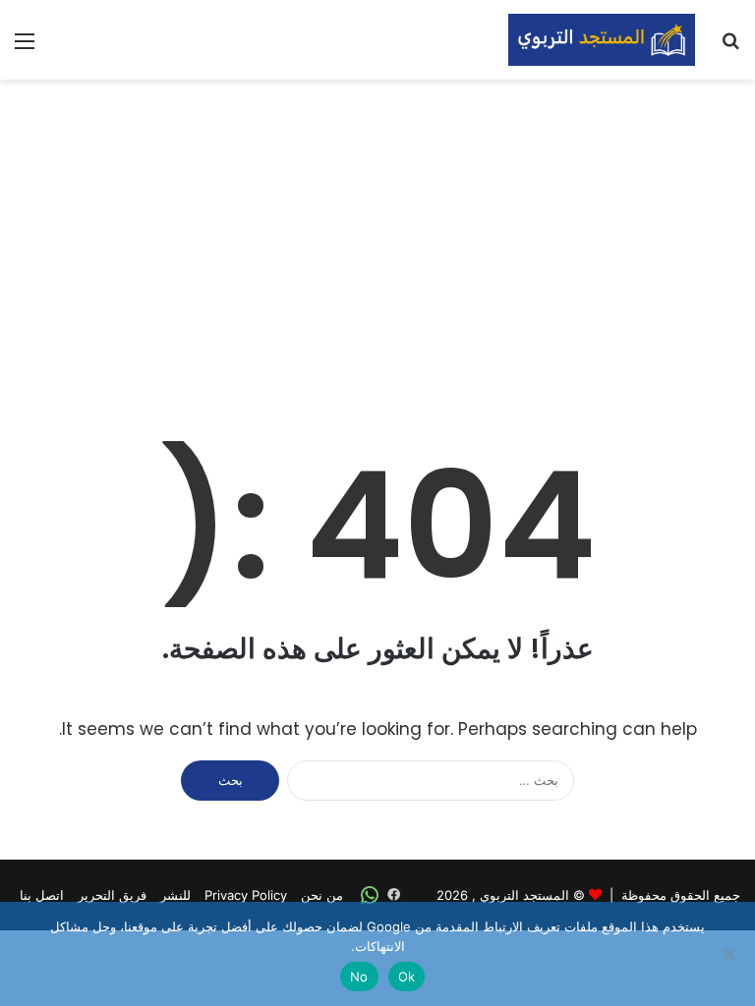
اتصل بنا (42, 895)
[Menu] (24, 48)
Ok (407, 976)
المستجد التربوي (524, 895)
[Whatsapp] (369, 895)
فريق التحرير (112, 895)
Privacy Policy (245, 895)
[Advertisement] (377, 236)
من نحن (322, 895)
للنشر (175, 895)
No (359, 976)
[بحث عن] (730, 48)
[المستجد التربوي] (601, 40)
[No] (730, 954)
